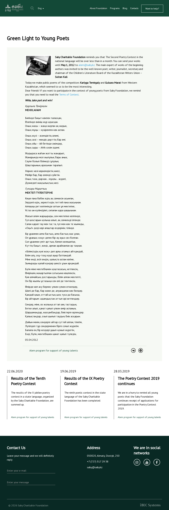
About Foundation (98, 8)
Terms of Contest (69, 94)
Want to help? (152, 8)
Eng (40, 8)
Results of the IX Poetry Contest (84, 381)
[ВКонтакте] (133, 350)
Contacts (134, 8)
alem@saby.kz (87, 65)
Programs (115, 8)
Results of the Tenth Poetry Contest (28, 381)
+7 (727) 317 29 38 (97, 461)
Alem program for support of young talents (53, 350)
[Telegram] (140, 350)
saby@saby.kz (94, 467)
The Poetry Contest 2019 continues (139, 381)
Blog (125, 8)
